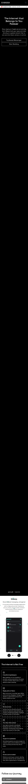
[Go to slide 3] (15, 655)
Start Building (14, 44)
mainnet (14, 6)
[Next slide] (19, 655)
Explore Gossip (14, 614)
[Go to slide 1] (12, 655)
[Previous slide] (9, 655)
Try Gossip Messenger (14, 40)
